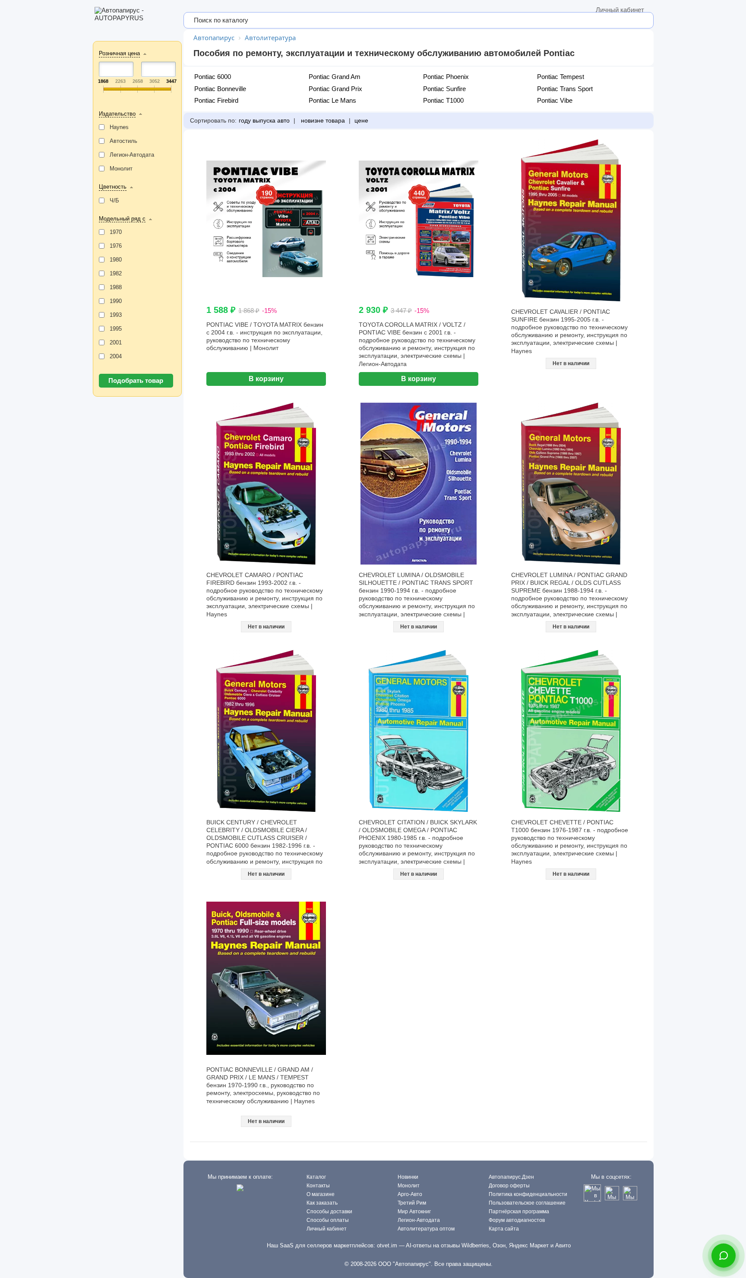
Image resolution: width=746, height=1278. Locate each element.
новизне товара (322, 120)
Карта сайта (504, 1229)
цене (361, 120)
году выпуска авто (264, 120)
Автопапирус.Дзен (511, 1177)
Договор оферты (509, 1186)
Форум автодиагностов (517, 1220)
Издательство (117, 113)
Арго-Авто (410, 1194)
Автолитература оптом (426, 1229)
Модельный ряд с (122, 218)
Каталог (316, 1177)
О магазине (321, 1194)
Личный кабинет (620, 9)
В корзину (266, 378)
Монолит (409, 1186)
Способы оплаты (328, 1220)
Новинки (408, 1177)
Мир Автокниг (414, 1212)
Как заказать (322, 1203)
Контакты (318, 1186)
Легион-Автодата (419, 1220)
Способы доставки (329, 1212)
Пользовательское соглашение (527, 1203)
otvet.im (387, 1245)
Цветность (112, 186)
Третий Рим (412, 1203)
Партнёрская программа (519, 1212)
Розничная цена (119, 53)
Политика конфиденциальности (528, 1194)
